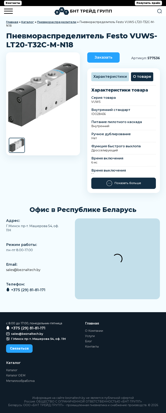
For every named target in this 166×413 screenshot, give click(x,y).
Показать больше (127, 183)
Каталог (27, 22)
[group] (43, 94)
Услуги (90, 336)
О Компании (94, 331)
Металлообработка (20, 381)
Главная (12, 22)
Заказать (103, 57)
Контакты (13, 2)
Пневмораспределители (56, 22)
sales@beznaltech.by (23, 270)
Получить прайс (148, 2)
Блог (88, 341)
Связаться (19, 348)
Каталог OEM (16, 375)
